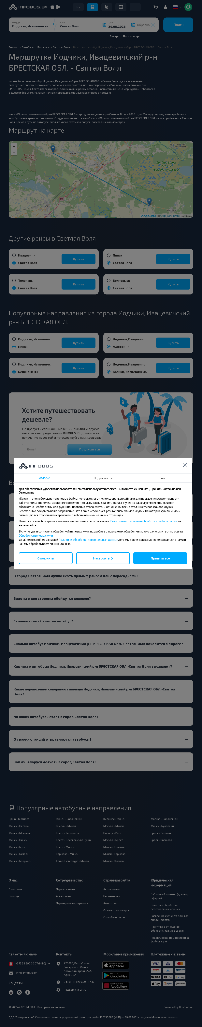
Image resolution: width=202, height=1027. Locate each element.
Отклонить (45, 558)
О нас (162, 478)
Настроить (101, 558)
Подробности (103, 478)
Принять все (160, 558)
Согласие (44, 478)
